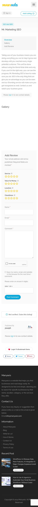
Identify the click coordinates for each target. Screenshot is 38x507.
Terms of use (8, 448)
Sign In (8, 13)
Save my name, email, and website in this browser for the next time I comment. (18, 274)
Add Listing (27, 13)
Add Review (9, 46)
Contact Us (7, 441)
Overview (8, 40)
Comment (9, 229)
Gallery (7, 43)
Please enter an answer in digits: (16, 281)
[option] (19, 126)
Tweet (20, 356)
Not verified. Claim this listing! (20, 314)
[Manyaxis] (10, 5)
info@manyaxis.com (14, 416)
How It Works (8, 437)
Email (7, 218)
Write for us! (8, 434)
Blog (5, 430)
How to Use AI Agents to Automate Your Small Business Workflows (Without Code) (24, 480)
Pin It (30, 356)
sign (10, 95)
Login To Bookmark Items (20, 349)
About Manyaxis (9, 427)
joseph (8, 328)
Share (9, 356)
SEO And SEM (8, 24)
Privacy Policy (8, 444)
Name (7, 207)
